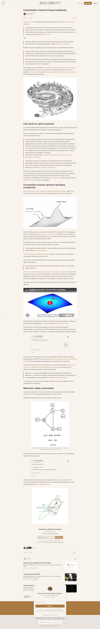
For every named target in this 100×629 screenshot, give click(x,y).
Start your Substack (46, 622)
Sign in (95, 3)
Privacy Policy (61, 611)
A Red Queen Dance (62, 323)
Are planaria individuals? (47, 167)
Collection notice (60, 618)
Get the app (57, 622)
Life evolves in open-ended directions (35, 254)
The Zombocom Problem (31, 574)
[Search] (78, 3)
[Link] (21, 124)
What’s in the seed (29, 180)
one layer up (33, 72)
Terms (53, 618)
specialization (39, 70)
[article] (50, 566)
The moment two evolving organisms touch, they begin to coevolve (45, 272)
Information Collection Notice (49, 611)
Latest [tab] (28, 558)
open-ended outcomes (42, 484)
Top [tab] (25, 558)
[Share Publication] (82, 3)
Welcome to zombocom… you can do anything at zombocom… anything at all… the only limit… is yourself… (42, 576)
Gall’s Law (46, 34)
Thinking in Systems (62, 44)
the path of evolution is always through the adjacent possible (46, 191)
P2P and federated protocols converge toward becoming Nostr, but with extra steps (42, 565)
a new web (55, 178)
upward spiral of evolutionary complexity (61, 72)
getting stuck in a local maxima (46, 234)
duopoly (30, 394)
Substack (43, 626)
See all (26, 596)
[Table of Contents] (2, 314)
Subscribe (88, 3)
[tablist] (27, 558)
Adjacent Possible (61, 377)
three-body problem (63, 480)
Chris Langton (41, 250)
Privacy (50, 618)
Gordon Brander (31, 13)
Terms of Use (57, 609)
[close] (64, 587)
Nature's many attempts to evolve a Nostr (37, 563)
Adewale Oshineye (29, 22)
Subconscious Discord (66, 22)
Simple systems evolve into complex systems (60, 67)
